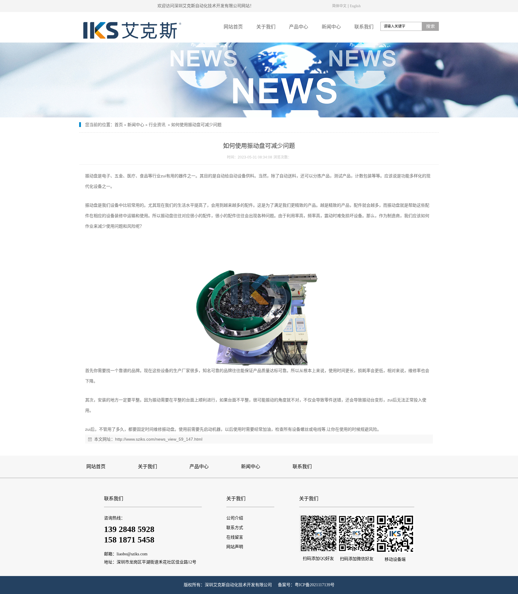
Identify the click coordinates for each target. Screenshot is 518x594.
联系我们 (364, 26)
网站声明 (234, 547)
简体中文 (339, 5)
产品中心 (298, 26)
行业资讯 (157, 125)
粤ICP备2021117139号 (315, 585)
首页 (119, 125)
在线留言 (234, 537)
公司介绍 (234, 518)
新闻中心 (331, 26)
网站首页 (233, 26)
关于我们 (265, 26)
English (355, 5)
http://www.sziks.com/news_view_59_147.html (158, 439)
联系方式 (234, 527)
